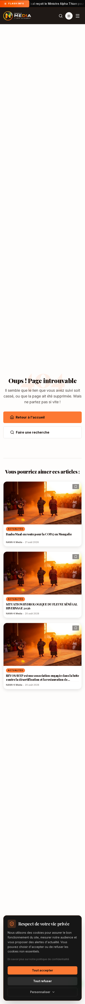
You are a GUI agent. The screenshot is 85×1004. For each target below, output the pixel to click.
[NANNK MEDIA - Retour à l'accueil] (17, 15)
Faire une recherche (32, 432)
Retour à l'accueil (30, 417)
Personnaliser (40, 992)
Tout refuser (42, 981)
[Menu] (77, 16)
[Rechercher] (60, 16)
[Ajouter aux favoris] (75, 486)
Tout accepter (42, 970)
